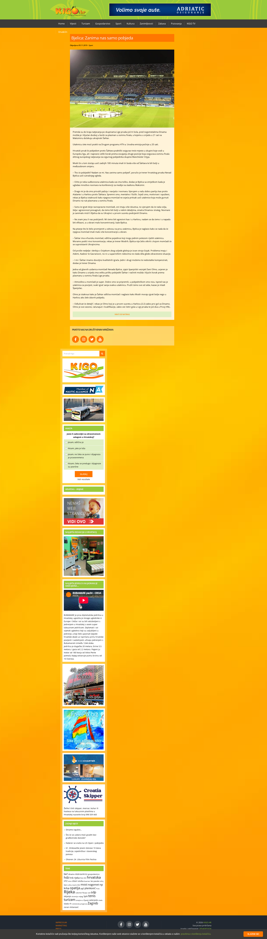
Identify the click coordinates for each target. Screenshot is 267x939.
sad (89, 893)
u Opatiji (85, 900)
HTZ (65, 881)
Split (86, 896)
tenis (92, 896)
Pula (97, 889)
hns (81, 878)
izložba (81, 881)
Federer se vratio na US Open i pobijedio (85, 843)
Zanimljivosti (146, 23)
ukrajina (79, 900)
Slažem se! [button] (253, 934)
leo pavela (95, 881)
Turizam (85, 23)
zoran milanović (71, 907)
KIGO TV (191, 23)
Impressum (61, 922)
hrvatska (94, 877)
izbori (74, 881)
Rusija (84, 893)
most (84, 884)
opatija (75, 888)
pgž (82, 888)
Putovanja (176, 23)
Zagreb (93, 903)
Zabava (162, 23)
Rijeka (69, 892)
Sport (118, 23)
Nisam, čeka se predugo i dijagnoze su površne (84, 465)
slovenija (74, 896)
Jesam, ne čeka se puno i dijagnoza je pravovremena (84, 456)
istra (69, 881)
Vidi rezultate (83, 479)
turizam (69, 899)
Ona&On (62, 31)
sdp (93, 892)
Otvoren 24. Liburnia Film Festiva (81, 859)
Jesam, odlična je (76, 442)
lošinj (101, 881)
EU (86, 874)
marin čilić (76, 885)
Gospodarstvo (102, 23)
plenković (90, 888)
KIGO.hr (70, 9)
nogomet (93, 884)
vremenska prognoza (79, 904)
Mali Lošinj (68, 885)
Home (61, 23)
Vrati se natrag (122, 314)
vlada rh (67, 903)
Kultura (130, 23)
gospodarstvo (94, 874)
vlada (100, 900)
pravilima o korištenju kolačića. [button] (196, 934)
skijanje (67, 896)
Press (58, 928)
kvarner (87, 881)
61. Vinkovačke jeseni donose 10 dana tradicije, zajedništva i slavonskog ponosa (83, 851)
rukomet (78, 893)
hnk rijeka (75, 877)
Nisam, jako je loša (76, 448)
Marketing (61, 925)
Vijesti (73, 23)
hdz (66, 877)
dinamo (71, 874)
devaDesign (205, 928)
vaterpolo (93, 900)
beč (66, 874)
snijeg (80, 896)
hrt (85, 878)
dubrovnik (80, 874)
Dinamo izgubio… (74, 829)
